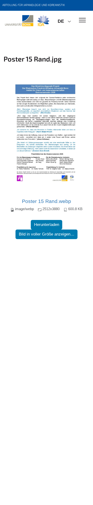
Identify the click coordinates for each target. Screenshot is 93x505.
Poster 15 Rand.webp (46, 201)
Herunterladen (46, 224)
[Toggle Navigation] (82, 20)
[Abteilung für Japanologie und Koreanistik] (27, 20)
